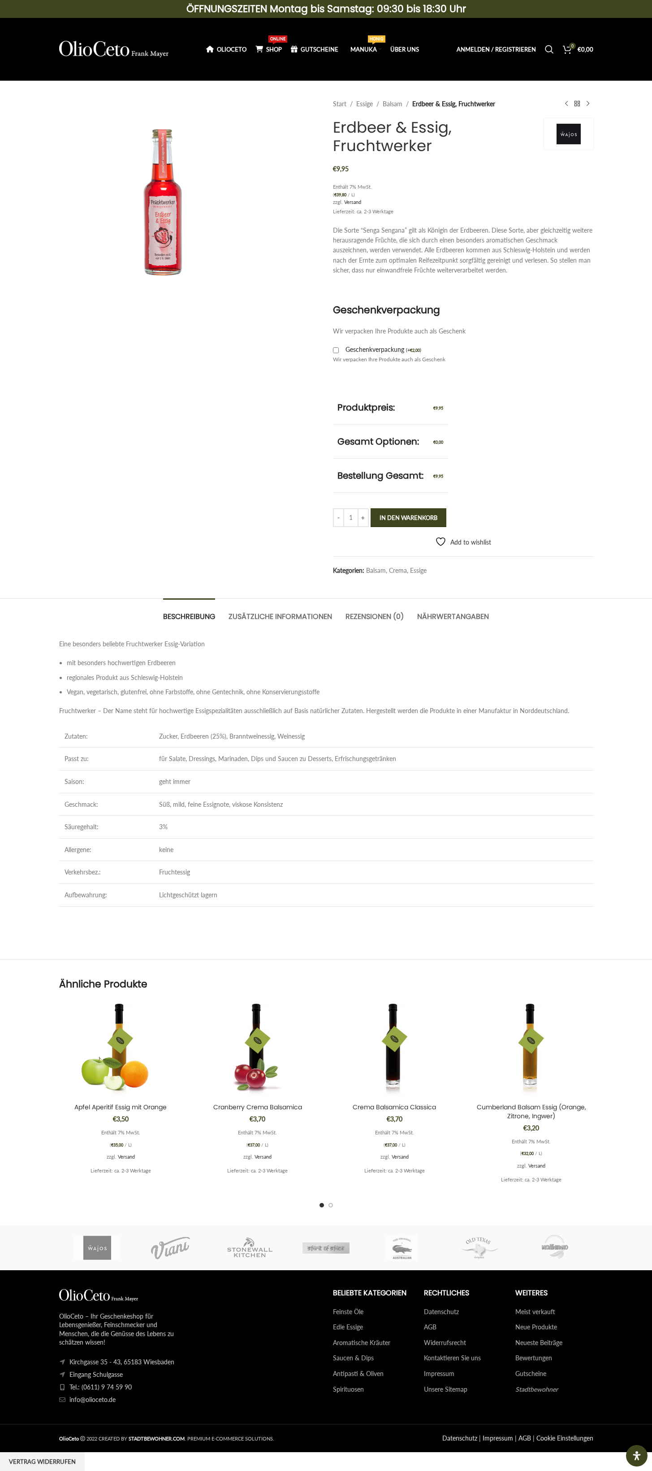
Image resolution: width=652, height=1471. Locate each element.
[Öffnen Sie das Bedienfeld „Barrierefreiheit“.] (637, 1456)
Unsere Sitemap (445, 1389)
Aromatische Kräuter (361, 1342)
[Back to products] (577, 104)
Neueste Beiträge (538, 1342)
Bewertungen (533, 1358)
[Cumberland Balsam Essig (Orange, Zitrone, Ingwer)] (531, 1049)
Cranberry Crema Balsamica (257, 1107)
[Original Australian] (402, 1247)
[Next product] (588, 104)
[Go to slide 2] (330, 1205)
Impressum (439, 1373)
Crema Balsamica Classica (394, 1107)
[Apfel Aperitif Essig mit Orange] (121, 1049)
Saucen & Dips (353, 1358)
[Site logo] (114, 48)
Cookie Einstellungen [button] (564, 1438)
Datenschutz (441, 1311)
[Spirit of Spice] (326, 1247)
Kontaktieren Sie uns (452, 1358)
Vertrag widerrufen (42, 1461)
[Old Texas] (478, 1247)
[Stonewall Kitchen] (250, 1247)
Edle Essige (348, 1327)
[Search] (549, 49)
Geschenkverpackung (383, 349)
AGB (430, 1327)
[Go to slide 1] (322, 1205)
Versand (352, 202)
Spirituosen (348, 1389)
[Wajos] (97, 1247)
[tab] (189, 612)
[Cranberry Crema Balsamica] (258, 1049)
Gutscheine (530, 1373)
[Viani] (173, 1247)
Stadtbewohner (536, 1389)
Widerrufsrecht (445, 1342)
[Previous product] (566, 104)
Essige (364, 104)
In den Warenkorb (408, 517)
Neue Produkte (536, 1327)
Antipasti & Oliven (358, 1373)
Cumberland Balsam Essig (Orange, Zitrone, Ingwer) (531, 1112)
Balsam (392, 104)
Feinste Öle (348, 1311)
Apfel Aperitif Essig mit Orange (120, 1107)
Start (339, 104)
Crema (398, 570)
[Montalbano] (555, 1247)
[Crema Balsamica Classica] (395, 1049)
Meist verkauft (535, 1311)
